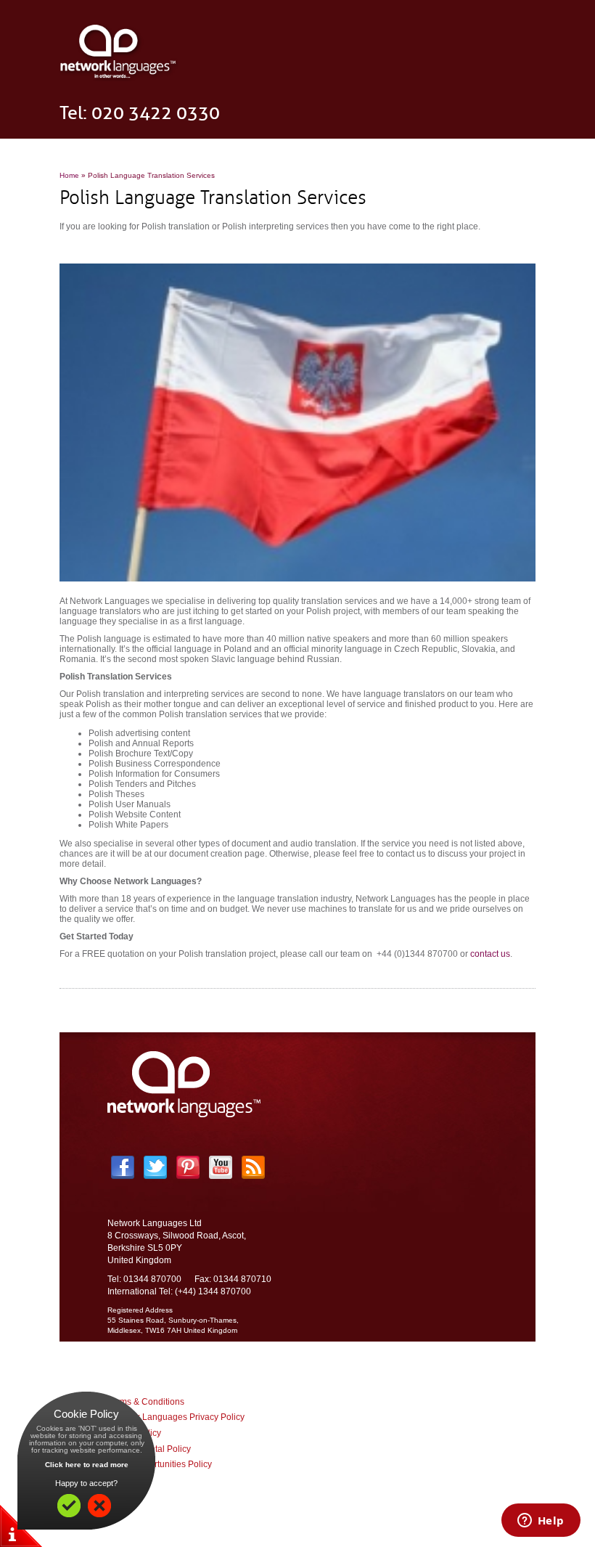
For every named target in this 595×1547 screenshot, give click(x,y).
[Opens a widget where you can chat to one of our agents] (540, 1521)
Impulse (336, 1507)
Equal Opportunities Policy (159, 1464)
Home (69, 175)
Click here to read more (86, 1465)
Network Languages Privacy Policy (176, 1417)
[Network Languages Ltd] (119, 78)
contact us (490, 954)
